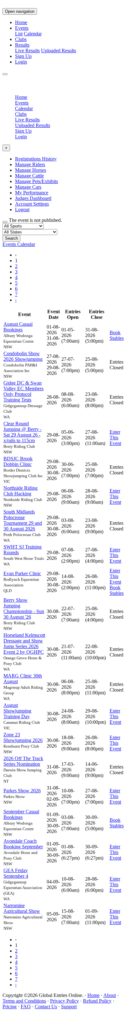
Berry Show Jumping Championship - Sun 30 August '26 (23, 608)
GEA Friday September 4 (15, 873)
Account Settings (32, 204)
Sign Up (23, 56)
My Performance (31, 192)
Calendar (33, 33)
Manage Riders (30, 164)
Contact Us (46, 1006)
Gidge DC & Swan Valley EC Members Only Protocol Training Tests (23, 391)
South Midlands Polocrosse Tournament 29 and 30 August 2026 (22, 520)
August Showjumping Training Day (17, 711)
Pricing (10, 1006)
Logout (22, 209)
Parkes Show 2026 (22, 790)
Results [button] (22, 45)
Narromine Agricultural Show (21, 908)
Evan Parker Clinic (22, 573)
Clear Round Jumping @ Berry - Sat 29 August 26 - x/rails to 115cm (22, 432)
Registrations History (36, 158)
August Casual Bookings (18, 326)
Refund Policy (97, 1001)
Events (21, 102)
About (109, 995)
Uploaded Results (58, 50)
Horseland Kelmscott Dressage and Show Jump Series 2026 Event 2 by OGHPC (24, 643)
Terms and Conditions (24, 1001)
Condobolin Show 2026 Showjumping (23, 356)
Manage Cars (28, 187)
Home (21, 22)
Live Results (27, 50)
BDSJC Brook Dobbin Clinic (18, 461)
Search (11, 238)
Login (21, 61)
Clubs (21, 39)
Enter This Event (115, 437)
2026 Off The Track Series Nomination (23, 761)
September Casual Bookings (21, 814)
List (19, 33)
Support (69, 1006)
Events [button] (21, 28)
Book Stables (117, 335)
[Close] (5, 74)
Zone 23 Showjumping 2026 (23, 737)
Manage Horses (30, 170)
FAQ (26, 1006)
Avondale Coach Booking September (23, 843)
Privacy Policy (64, 1001)
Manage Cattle (29, 175)
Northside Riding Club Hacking (20, 490)
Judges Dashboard (33, 198)
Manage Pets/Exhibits (36, 181)
